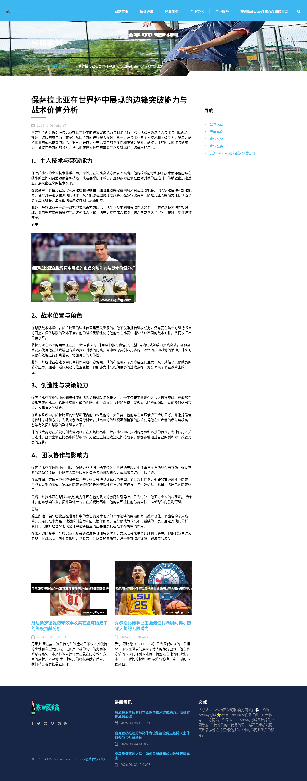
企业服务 (222, 12)
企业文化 (197, 12)
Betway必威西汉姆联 (89, 759)
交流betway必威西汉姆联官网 (264, 12)
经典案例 (172, 12)
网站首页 (121, 12)
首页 (34, 66)
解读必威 (147, 12)
